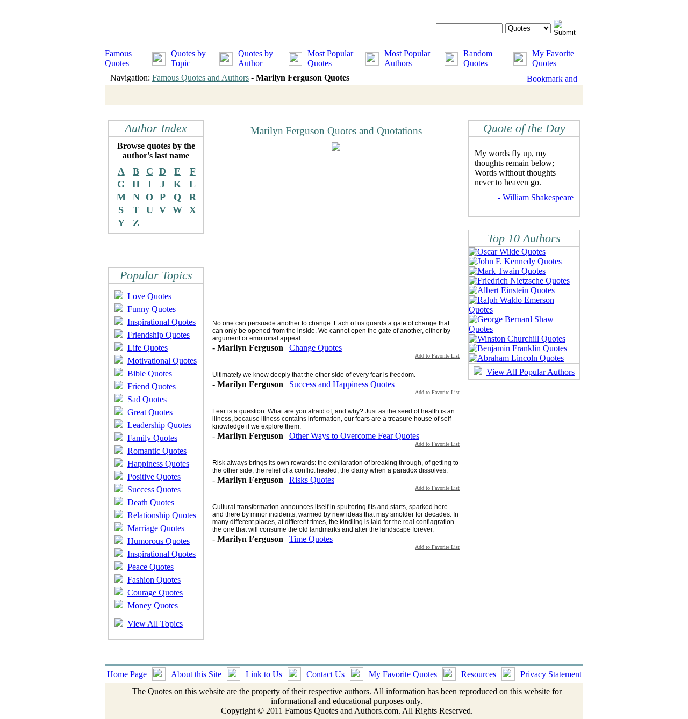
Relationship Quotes (161, 515)
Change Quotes (315, 347)
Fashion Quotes (154, 579)
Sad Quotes (147, 399)
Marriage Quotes (155, 528)
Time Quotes (311, 538)
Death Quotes (150, 502)
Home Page (127, 674)
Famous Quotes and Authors (200, 77)
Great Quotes (150, 412)
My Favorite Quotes (553, 58)
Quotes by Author (255, 58)
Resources (478, 674)
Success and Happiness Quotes (342, 384)
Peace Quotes (150, 566)
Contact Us (325, 674)
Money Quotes (152, 605)
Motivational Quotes (162, 360)
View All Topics (155, 623)
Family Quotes (152, 437)
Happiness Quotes (158, 463)
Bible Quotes (149, 373)
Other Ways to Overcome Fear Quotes (354, 435)
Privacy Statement (551, 674)
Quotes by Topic (188, 58)
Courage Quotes (155, 592)
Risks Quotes (311, 479)
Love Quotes (149, 296)
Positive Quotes (154, 476)
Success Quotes (154, 489)
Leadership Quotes (159, 425)
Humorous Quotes (158, 541)
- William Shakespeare (536, 197)
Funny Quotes (151, 309)
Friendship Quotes (158, 334)
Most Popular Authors (407, 58)
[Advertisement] (302, 234)
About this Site (196, 674)
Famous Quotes (118, 58)
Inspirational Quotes (161, 321)
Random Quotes (477, 58)
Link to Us (264, 674)
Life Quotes (147, 347)
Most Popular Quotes (330, 58)
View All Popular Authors (530, 371)
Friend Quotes (151, 386)
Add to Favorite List (437, 356)
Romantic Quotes (157, 450)
